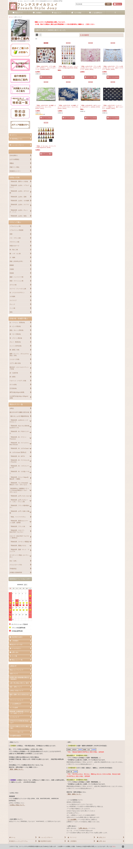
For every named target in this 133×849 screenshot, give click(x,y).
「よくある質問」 (72, 819)
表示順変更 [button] (85, 35)
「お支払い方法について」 (17, 805)
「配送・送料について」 (16, 769)
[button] (115, 13)
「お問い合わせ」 (83, 828)
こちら (114, 846)
